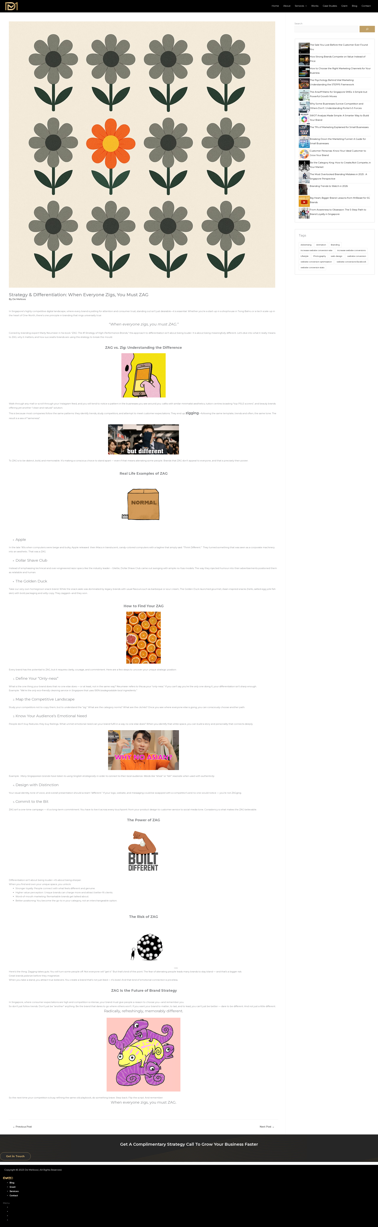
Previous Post (22, 1126)
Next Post (267, 1126)
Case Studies (330, 5)
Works (314, 5)
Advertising (306, 245)
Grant (344, 5)
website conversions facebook (351, 262)
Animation (321, 245)
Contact (366, 5)
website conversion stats (312, 267)
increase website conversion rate (316, 250)
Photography (319, 256)
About (286, 5)
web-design (336, 256)
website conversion (356, 256)
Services (299, 5)
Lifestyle (304, 256)
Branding (335, 245)
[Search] (367, 29)
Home (275, 5)
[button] (15, 1156)
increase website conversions (351, 250)
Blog (354, 5)
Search (298, 23)
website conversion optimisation (316, 262)
